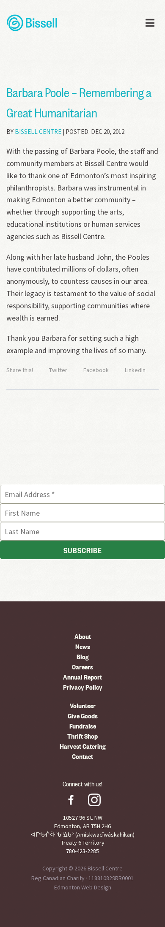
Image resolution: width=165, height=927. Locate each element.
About (82, 636)
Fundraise (82, 725)
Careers (82, 666)
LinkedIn (135, 370)
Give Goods (83, 715)
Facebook (96, 370)
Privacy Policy (82, 686)
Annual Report (82, 676)
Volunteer (83, 705)
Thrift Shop (82, 735)
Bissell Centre (38, 132)
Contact (82, 756)
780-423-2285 (82, 851)
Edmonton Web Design (82, 887)
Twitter (58, 370)
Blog (83, 656)
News (82, 646)
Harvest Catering (83, 745)
